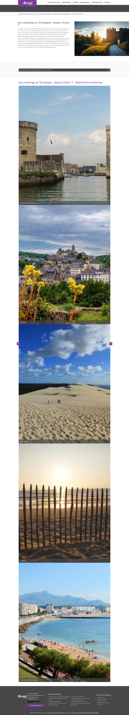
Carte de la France (53, 2)
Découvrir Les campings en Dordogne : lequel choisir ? (36, 70)
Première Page (57, 712)
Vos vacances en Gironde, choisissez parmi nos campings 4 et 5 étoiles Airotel (64, 383)
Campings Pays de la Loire (79, 702)
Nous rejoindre (36, 705)
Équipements (85, 2)
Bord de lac (101, 697)
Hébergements (97, 2)
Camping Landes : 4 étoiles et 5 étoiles (64, 503)
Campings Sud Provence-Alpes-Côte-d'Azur (80, 704)
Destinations (66, 2)
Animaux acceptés (103, 702)
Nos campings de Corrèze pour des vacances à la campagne (64, 264)
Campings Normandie (78, 696)
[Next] (110, 343)
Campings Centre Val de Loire (57, 703)
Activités (76, 2)
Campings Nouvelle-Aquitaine (80, 698)
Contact (107, 2)
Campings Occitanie (77, 700)
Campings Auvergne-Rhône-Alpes (59, 696)
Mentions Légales (79, 712)
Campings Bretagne (55, 701)
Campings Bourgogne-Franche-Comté (58, 699)
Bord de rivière (102, 699)
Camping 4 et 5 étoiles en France (28, 14)
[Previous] (18, 343)
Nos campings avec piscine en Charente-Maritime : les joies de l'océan (64, 145)
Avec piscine (101, 701)
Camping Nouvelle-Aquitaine (61, 14)
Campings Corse (53, 705)
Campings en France (45, 14)
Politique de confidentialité (92, 712)
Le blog (71, 712)
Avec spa (100, 704)
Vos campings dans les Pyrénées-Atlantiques (64, 622)
